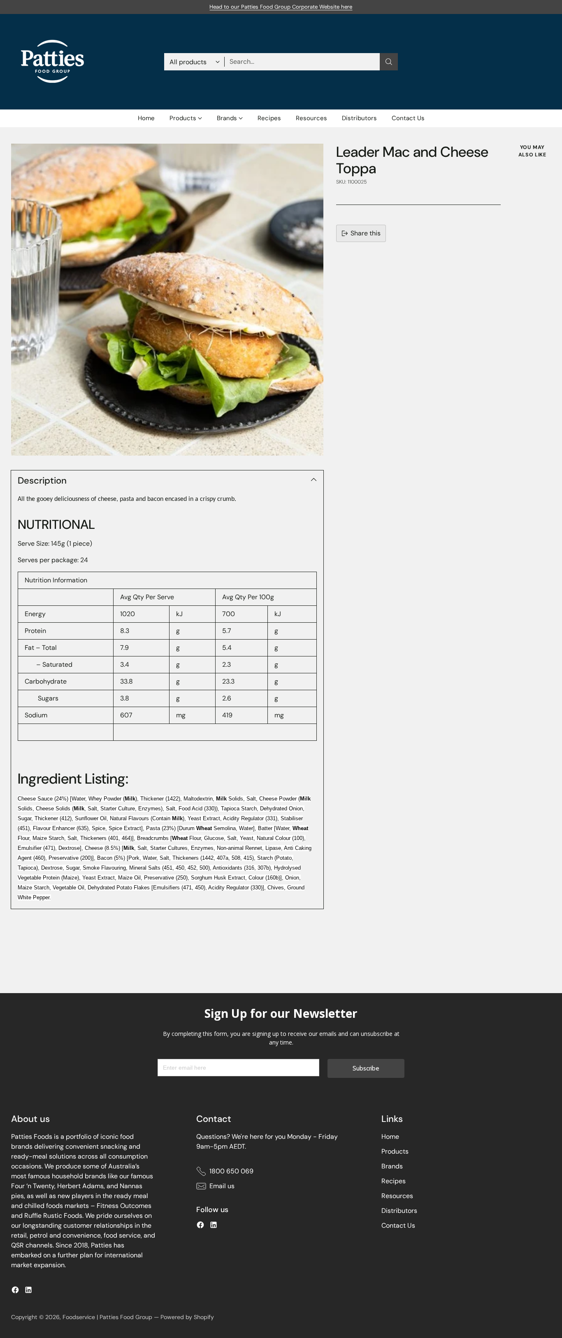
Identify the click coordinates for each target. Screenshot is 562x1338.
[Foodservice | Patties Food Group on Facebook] (15, 1291)
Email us (222, 1186)
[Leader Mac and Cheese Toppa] (167, 300)
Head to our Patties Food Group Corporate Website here (280, 6)
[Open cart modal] (546, 62)
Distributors (399, 1210)
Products (395, 1151)
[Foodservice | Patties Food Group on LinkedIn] (28, 1291)
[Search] (389, 61)
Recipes (393, 1181)
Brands (392, 1166)
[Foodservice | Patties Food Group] (52, 62)
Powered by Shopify (187, 1317)
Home (390, 1136)
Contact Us (398, 1225)
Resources (397, 1195)
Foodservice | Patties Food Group (107, 1317)
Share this (366, 233)
